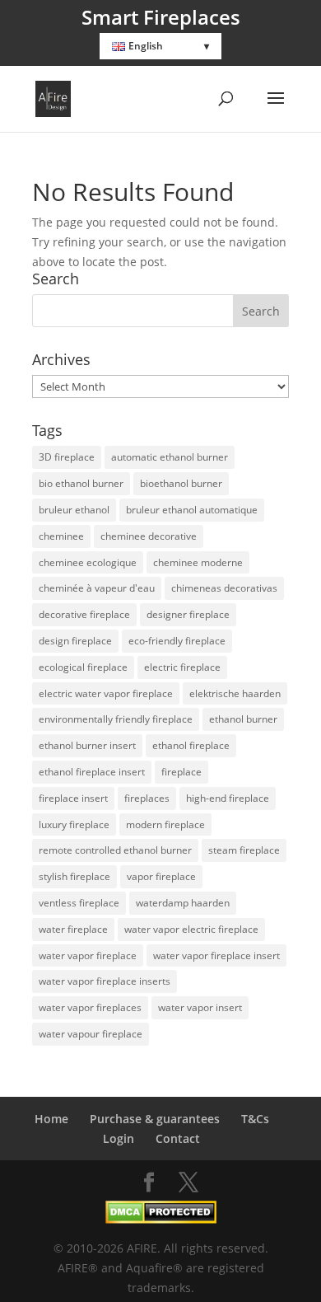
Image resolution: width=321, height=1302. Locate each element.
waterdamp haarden (183, 903)
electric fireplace (182, 667)
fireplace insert (73, 798)
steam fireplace (244, 850)
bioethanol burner (181, 483)
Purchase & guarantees (155, 1118)
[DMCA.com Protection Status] (160, 1219)
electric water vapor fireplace (106, 693)
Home (51, 1118)
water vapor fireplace (88, 955)
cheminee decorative (148, 536)
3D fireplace (67, 457)
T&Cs (255, 1118)
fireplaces (147, 798)
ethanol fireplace (191, 745)
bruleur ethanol (74, 510)
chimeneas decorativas (224, 588)
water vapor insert (200, 1007)
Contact (178, 1138)
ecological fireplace (83, 667)
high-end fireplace (227, 798)
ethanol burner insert (87, 745)
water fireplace (73, 929)
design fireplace (75, 641)
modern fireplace (165, 824)
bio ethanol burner (81, 483)
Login (118, 1138)
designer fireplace (188, 614)
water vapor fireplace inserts (104, 981)
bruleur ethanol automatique (192, 510)
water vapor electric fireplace (191, 929)
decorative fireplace (84, 614)
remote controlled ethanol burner (115, 850)
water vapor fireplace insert (216, 955)
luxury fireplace (74, 824)
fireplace (181, 772)
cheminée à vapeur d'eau (97, 588)
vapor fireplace (161, 876)
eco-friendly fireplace (177, 641)
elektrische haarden (235, 693)
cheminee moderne (198, 562)
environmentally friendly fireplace (116, 719)
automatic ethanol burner (169, 457)
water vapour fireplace (90, 1034)
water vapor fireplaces (90, 1007)
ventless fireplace (79, 903)
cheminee (61, 536)
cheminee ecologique (88, 562)
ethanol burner (243, 719)
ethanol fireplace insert (92, 772)
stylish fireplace (74, 876)
